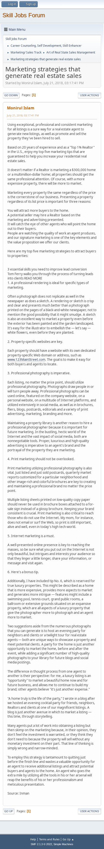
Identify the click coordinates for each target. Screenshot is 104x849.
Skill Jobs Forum (23, 15)
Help (33, 839)
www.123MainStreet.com (26, 359)
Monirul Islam (20, 108)
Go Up (8, 811)
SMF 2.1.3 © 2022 (41, 844)
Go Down (11, 95)
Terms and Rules (49, 839)
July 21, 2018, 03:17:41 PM (23, 115)
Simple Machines (63, 844)
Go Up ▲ (68, 839)
